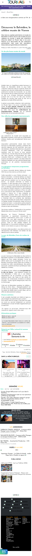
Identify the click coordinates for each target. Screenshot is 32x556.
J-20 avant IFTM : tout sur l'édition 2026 (14, 463)
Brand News (10, 12)
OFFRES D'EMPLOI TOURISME (8, 432)
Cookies (16, 524)
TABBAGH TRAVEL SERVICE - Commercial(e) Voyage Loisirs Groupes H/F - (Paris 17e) (16, 430)
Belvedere (13, 352)
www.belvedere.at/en (8, 326)
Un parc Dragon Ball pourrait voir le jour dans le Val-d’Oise (14, 392)
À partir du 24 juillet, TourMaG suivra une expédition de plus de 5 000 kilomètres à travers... (22, 417)
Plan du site (17, 522)
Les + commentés (14, 389)
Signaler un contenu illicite (17, 520)
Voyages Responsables (10, 540)
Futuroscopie (10, 524)
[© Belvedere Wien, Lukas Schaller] (16, 239)
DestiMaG (9, 523)
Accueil (3, 12)
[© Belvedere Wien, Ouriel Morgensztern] (16, 118)
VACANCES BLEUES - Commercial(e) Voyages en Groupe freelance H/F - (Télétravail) (16, 436)
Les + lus (7, 389)
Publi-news (16, 459)
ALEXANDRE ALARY (7, 400)
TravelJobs (9, 533)
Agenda (24, 521)
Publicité (24, 519)
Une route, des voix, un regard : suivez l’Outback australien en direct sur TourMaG (8, 374)
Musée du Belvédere (21, 352)
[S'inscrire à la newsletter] (4, 551)
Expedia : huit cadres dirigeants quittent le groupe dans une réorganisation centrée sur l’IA (15, 398)
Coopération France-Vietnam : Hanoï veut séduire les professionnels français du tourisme (16, 473)
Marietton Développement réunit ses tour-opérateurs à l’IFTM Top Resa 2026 (16, 395)
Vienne (29, 352)
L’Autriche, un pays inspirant (19, 339)
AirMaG (8, 518)
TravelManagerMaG (10, 535)
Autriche (8, 352)
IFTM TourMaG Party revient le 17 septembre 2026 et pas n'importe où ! (23, 374)
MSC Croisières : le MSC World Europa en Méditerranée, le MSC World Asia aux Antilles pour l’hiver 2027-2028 (15, 404)
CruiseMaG (9, 522)
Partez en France (9, 531)
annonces (16, 427)
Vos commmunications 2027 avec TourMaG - (16, 7)
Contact (24, 518)
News (2, 389)
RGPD (16, 523)
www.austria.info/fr (9, 341)
